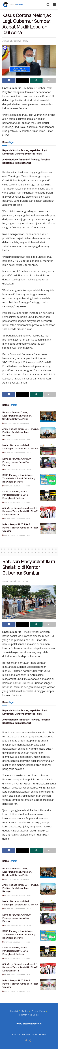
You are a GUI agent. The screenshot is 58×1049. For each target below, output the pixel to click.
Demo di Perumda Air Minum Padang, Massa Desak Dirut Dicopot (16, 462)
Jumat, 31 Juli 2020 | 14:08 (15, 41)
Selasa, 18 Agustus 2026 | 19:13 (17, 519)
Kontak (24, 1011)
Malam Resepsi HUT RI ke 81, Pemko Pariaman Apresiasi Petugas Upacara (20, 527)
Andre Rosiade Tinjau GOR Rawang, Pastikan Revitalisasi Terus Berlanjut (20, 432)
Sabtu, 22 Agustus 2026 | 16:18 (17, 502)
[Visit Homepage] (13, 5)
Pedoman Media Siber (28, 1015)
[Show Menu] (54, 4)
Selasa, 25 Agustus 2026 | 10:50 (17, 469)
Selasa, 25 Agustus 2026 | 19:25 (17, 439)
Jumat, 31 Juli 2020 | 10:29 (15, 581)
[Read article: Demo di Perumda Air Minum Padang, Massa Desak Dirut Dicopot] (48, 463)
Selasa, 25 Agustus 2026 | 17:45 (17, 453)
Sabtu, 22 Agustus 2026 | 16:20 (17, 486)
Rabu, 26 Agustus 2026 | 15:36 (16, 423)
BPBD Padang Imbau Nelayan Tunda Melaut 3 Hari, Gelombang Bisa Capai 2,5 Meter (18, 478)
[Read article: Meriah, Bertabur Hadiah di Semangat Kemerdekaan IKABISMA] (48, 449)
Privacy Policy (38, 1011)
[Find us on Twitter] (29, 1041)
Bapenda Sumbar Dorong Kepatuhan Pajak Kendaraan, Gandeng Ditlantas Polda (17, 415)
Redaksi (14, 1011)
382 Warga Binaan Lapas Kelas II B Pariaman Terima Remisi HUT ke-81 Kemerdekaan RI (20, 511)
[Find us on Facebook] (26, 1041)
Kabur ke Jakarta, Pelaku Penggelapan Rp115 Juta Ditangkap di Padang (15, 495)
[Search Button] (48, 4)
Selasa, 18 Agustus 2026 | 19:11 (17, 535)
